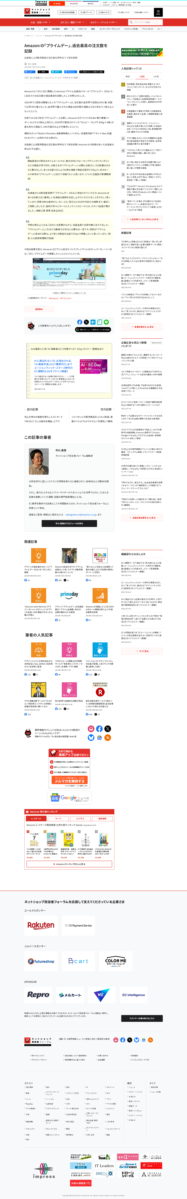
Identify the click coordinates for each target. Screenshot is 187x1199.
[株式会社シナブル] (134, 995)
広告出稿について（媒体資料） (76, 1055)
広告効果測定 (71, 1114)
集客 (93, 29)
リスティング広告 (131, 29)
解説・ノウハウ (134, 1101)
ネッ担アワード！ (86, 12)
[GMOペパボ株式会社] (115, 961)
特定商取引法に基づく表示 (75, 1060)
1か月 (156, 76)
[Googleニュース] (99, 737)
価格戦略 (29, 1121)
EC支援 (128, 5)
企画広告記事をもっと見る (144, 517)
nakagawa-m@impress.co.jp (81, 514)
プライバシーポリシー (39, 1060)
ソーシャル (50, 1099)
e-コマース (36, 818)
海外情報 (56, 29)
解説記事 (154, 1087)
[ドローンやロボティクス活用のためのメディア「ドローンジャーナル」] (128, 1175)
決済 (27, 1135)
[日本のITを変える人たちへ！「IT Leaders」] (104, 1166)
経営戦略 (102, 818)
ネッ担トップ (28, 35)
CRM (68, 1104)
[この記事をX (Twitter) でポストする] (86, 322)
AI (73, 29)
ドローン (115, 5)
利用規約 (134, 1055)
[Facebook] (99, 728)
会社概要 (101, 1060)
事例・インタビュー (136, 1110)
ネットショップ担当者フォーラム (37, 12)
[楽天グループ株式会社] (41, 926)
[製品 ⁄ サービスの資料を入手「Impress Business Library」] (80, 1175)
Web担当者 (74, 3)
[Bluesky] (136, 1039)
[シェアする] (79, 322)
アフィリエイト (147, 29)
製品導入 (91, 3)
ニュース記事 (156, 1092)
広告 (68, 1099)
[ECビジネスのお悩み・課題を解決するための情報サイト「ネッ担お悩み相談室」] (80, 1184)
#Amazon (53, 298)
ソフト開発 (112, 2)
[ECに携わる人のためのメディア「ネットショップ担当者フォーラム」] (151, 1166)
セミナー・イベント (135, 1092)
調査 (108, 1135)
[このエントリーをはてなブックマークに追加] (93, 322)
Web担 (73, 736)
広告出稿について (141, 12)
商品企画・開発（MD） (92, 1121)
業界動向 (69, 1135)
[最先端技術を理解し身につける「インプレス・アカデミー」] (151, 1175)
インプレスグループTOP (140, 1060)
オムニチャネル (51, 1129)
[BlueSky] (91, 737)
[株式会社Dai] (78, 961)
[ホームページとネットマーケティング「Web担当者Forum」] (128, 1158)
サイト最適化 (31, 1108)
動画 (48, 1114)
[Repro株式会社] (38, 995)
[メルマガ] (91, 728)
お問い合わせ (103, 1055)
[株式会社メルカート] (70, 995)
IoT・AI (119, 2)
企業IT (105, 2)
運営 (108, 1114)
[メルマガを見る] (115, 1039)
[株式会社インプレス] (44, 1171)
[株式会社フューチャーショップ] (41, 961)
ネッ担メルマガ (103, 12)
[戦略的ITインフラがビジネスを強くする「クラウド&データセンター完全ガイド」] (80, 1158)
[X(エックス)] (107, 728)
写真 (27, 1114)
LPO (88, 1104)
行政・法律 (90, 1135)
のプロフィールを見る (69, 523)
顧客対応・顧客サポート (52, 1121)
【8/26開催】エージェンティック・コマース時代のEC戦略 (54, 77)
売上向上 (29, 1104)
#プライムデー (66, 298)
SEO (108, 1093)
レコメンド (110, 1108)
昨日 (128, 76)
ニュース (39, 35)
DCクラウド (127, 2)
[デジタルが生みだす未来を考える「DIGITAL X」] (104, 1175)
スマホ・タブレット (52, 1108)
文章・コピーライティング (92, 1114)
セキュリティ (30, 1129)
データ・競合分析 (72, 1108)
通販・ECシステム (52, 1135)
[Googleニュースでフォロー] (143, 1039)
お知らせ (132, 1096)
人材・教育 (110, 1121)
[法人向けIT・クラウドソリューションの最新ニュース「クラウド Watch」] (80, 1166)
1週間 (142, 76)
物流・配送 (70, 1121)
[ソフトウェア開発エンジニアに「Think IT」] (104, 1158)
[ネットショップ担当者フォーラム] (37, 1043)
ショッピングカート (113, 1129)
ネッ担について (124, 12)
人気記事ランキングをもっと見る (144, 219)
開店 (68, 1129)
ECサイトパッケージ (93, 1128)
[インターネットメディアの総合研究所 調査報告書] (151, 1158)
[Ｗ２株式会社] (102, 995)
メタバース (82, 29)
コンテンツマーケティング (109, 29)
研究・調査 (136, 2)
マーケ (58, 818)
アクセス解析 (111, 1104)
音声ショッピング (92, 1099)
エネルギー (107, 5)
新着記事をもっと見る (144, 326)
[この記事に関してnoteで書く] (99, 322)
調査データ (133, 1106)
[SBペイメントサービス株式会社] (78, 926)
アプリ (108, 1099)
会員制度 (49, 1104)
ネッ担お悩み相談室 (67, 12)
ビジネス (80, 818)
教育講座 (122, 5)
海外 (46, 29)
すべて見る (144, 651)
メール (28, 1099)
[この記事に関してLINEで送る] (106, 322)
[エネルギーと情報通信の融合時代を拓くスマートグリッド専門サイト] (128, 1166)
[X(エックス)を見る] (129, 1039)
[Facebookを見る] (122, 1039)
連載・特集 (30, 29)
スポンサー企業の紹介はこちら (142, 1018)
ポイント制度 (91, 1108)
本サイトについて (38, 1055)
